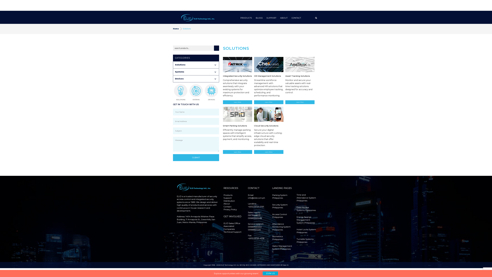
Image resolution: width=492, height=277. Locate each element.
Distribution (229, 201)
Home (176, 29)
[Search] (216, 48)
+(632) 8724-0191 (256, 206)
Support (271, 18)
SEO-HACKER (251, 265)
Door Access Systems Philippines (306, 209)
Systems (179, 72)
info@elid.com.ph (256, 198)
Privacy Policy (230, 209)
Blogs (259, 18)
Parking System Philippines (279, 196)
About (284, 18)
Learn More (237, 102)
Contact (296, 18)
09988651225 (254, 230)
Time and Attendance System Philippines (306, 198)
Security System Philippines (280, 206)
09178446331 (254, 215)
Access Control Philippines (279, 216)
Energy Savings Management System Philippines (306, 220)
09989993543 (255, 218)
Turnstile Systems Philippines (305, 240)
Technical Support (232, 232)
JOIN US (270, 273)
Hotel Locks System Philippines (306, 231)
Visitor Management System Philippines (282, 247)
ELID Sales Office (232, 223)
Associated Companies (229, 227)
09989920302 (255, 227)
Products (246, 18)
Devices (179, 78)
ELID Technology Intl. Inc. (230, 265)
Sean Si (285, 265)
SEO (241, 265)
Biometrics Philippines (277, 238)
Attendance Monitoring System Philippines (281, 227)
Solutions (180, 64)
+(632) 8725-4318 (256, 238)
